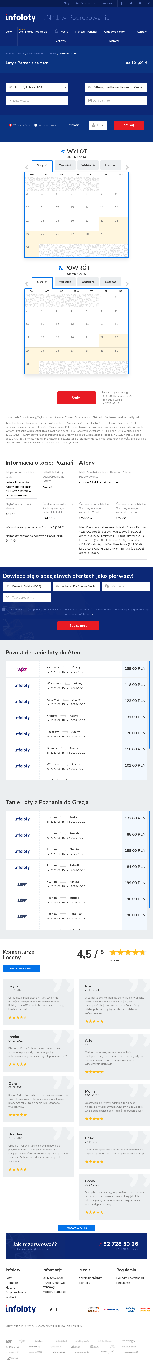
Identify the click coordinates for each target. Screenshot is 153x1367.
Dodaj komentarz (21, 968)
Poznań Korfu (62, 817)
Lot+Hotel (25, 31)
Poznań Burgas (63, 898)
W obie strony (21, 125)
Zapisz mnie (78, 626)
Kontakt (142, 32)
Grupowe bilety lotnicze (114, 36)
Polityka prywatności (130, 1278)
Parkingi (92, 32)
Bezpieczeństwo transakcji (54, 1285)
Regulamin (123, 1283)
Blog (66, 3)
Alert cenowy (62, 36)
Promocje (41, 32)
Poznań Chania (63, 849)
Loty (9, 32)
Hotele (80, 32)
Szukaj (76, 398)
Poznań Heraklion (64, 914)
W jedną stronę (47, 125)
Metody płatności (54, 1292)
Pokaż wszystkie (76, 1227)
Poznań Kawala (63, 833)
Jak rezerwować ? (54, 1278)
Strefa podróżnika (85, 3)
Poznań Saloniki (63, 865)
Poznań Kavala (63, 882)
